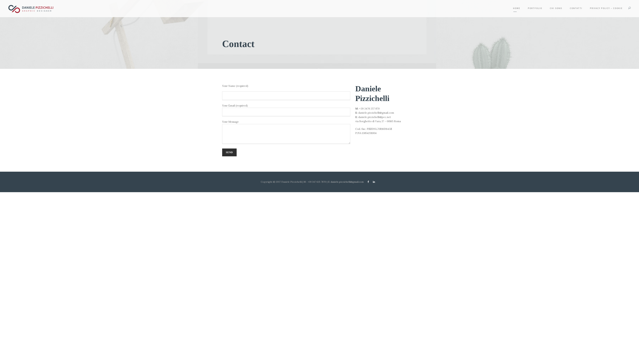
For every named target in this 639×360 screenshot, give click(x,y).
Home (516, 8)
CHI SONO (556, 8)
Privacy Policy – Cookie (606, 8)
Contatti (576, 8)
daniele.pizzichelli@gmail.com (347, 181)
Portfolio (535, 8)
